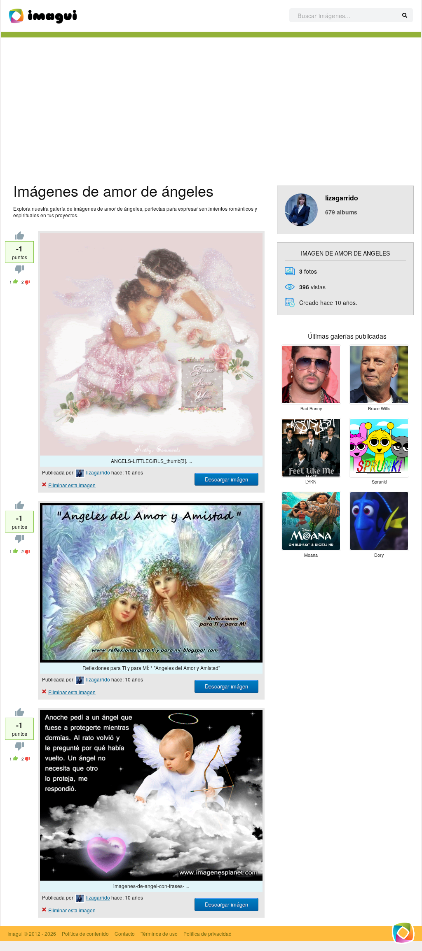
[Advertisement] (211, 107)
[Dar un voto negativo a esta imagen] (19, 271)
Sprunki (379, 482)
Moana (311, 555)
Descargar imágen (226, 479)
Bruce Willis (379, 408)
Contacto (125, 933)
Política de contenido (85, 933)
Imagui (15, 933)
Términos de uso (159, 933)
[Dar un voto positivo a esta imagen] (19, 237)
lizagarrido (98, 472)
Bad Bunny (311, 408)
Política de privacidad (207, 933)
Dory (379, 555)
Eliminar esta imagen (72, 484)
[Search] (405, 16)
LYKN (310, 482)
